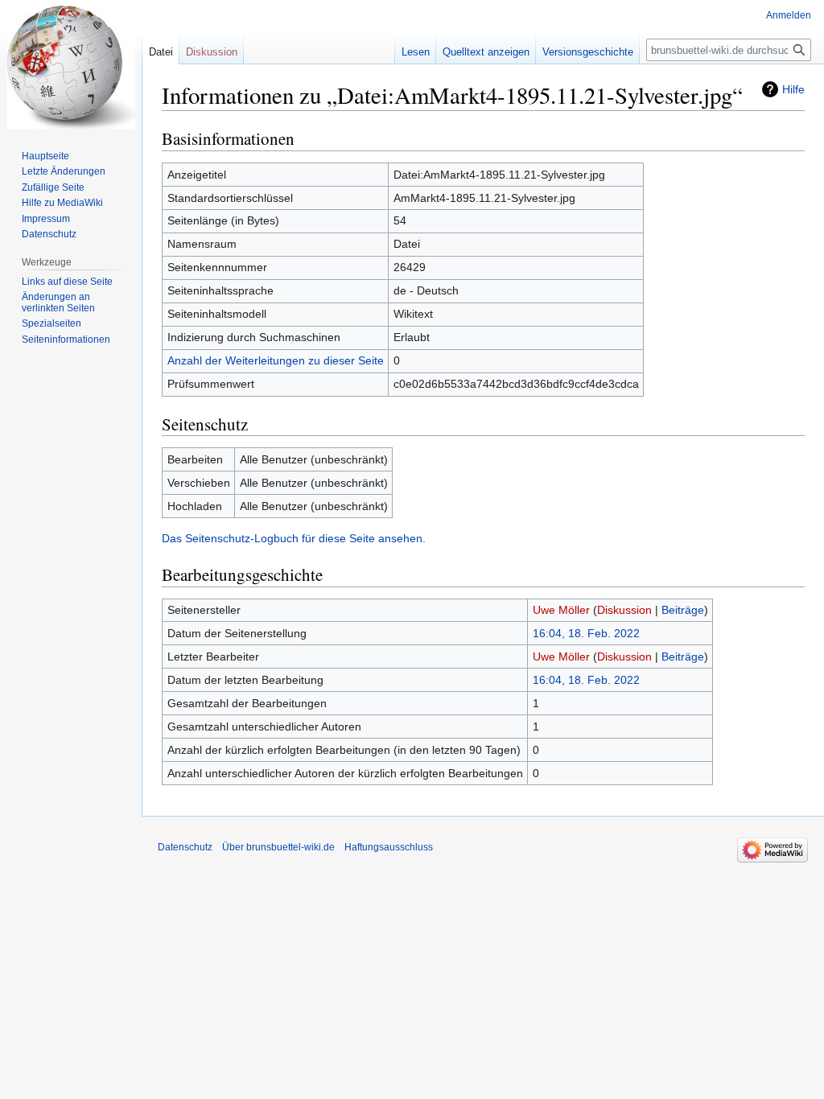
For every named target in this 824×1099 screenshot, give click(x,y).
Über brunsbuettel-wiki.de (278, 847)
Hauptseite (45, 156)
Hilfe (793, 89)
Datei (161, 52)
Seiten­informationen (66, 339)
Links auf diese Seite (67, 281)
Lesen (416, 52)
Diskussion (624, 609)
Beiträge (682, 609)
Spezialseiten (51, 323)
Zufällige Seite (53, 187)
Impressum (46, 218)
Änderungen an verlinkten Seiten (58, 302)
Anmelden (788, 15)
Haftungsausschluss (388, 847)
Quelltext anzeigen (486, 52)
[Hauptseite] (70, 64)
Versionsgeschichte (587, 52)
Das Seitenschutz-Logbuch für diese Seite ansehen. (294, 538)
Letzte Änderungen (63, 171)
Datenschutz (49, 234)
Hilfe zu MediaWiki (62, 202)
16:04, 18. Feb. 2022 (586, 633)
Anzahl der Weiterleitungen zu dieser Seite (275, 360)
